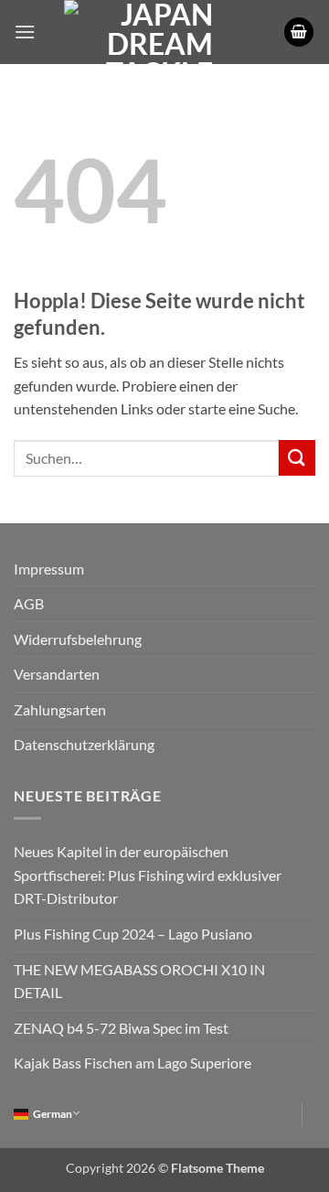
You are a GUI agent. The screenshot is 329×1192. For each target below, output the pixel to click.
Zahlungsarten (60, 709)
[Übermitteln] (297, 458)
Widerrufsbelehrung (78, 639)
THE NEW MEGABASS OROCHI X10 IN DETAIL (139, 981)
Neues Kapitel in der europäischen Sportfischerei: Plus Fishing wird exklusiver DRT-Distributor (147, 875)
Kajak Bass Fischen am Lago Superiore (132, 1062)
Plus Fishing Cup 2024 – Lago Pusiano (133, 933)
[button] (25, 31)
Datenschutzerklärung (84, 744)
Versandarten (57, 673)
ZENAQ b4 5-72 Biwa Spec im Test (121, 1027)
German (52, 1114)
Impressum (49, 568)
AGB (29, 603)
